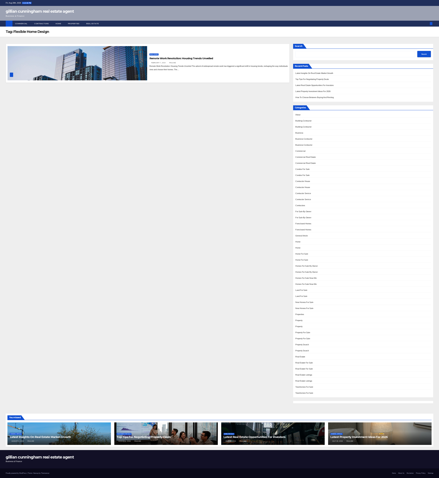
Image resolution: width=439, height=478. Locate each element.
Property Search (302, 345)
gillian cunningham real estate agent (40, 11)
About (297, 115)
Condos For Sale (302, 169)
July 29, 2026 (337, 441)
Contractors (41, 24)
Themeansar (45, 473)
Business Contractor (303, 139)
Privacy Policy (421, 473)
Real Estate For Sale (304, 363)
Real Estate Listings (303, 375)
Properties (74, 24)
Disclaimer (410, 473)
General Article (301, 236)
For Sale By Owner (303, 212)
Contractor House (302, 181)
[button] (427, 24)
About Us (401, 473)
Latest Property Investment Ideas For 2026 (313, 91)
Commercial (21, 24)
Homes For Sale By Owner (306, 266)
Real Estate (92, 24)
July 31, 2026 (230, 441)
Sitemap (430, 473)
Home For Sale (301, 254)
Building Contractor (303, 121)
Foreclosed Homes (303, 224)
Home (59, 24)
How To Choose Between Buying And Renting (314, 97)
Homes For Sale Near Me (306, 278)
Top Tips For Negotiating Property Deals (312, 79)
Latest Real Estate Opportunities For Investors (314, 85)
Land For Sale (301, 290)
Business (299, 133)
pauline (172, 63)
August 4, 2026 (18, 441)
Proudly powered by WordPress (16, 473)
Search (298, 46)
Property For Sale (302, 333)
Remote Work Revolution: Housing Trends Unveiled (181, 58)
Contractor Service (303, 193)
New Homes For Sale (304, 302)
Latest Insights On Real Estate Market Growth (314, 73)
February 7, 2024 (158, 63)
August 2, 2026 (124, 441)
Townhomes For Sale (304, 387)
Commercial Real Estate (305, 157)
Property (298, 320)
